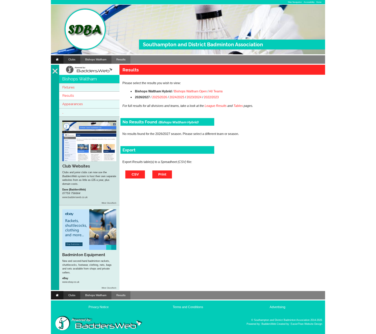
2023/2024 (194, 97)
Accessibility (309, 2)
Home (319, 2)
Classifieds (111, 203)
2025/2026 (159, 97)
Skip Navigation (295, 2)
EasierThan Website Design (306, 323)
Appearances (72, 104)
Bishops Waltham (96, 59)
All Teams (216, 91)
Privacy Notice (99, 307)
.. (62, 112)
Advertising (277, 307)
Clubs (71, 59)
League (210, 105)
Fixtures (68, 87)
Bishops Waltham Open (190, 91)
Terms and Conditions (188, 307)
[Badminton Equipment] (89, 248)
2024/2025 (176, 97)
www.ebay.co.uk (70, 282)
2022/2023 (211, 97)
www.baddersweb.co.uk (75, 197)
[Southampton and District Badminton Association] (85, 48)
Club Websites (76, 166)
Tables (238, 105)
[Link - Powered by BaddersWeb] (89, 73)
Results (121, 59)
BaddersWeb (268, 323)
